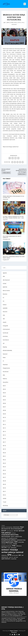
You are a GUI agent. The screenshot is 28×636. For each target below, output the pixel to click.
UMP (22, 555)
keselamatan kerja (20, 540)
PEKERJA (15, 543)
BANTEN (5, 287)
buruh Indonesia (10, 530)
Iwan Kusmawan (5, 536)
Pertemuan (5, 371)
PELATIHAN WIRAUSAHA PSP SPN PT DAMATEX (12, 237)
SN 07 (4, 407)
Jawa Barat (3, 538)
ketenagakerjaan (7, 542)
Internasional (6, 329)
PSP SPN (3, 547)
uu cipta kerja (13, 558)
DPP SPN (16, 530)
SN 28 (4, 480)
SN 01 (4, 385)
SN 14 (4, 431)
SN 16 (4, 438)
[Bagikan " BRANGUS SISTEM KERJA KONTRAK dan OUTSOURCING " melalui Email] (15, 158)
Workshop (5, 505)
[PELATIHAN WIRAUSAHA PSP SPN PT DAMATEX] (14, 228)
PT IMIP (8, 547)
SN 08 (4, 410)
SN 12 (4, 424)
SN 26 (4, 473)
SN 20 (4, 452)
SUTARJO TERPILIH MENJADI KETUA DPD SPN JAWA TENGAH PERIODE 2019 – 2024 (13, 217)
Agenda (5, 273)
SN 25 (4, 470)
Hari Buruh (13, 532)
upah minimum (5, 558)
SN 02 (4, 389)
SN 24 (4, 466)
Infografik (5, 325)
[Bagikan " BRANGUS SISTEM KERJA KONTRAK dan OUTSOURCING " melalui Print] (18, 158)
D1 (3, 297)
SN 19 (4, 449)
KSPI (16, 542)
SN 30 (4, 488)
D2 (3, 301)
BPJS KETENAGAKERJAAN (16, 528)
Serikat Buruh (13, 547)
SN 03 (4, 392)
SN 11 (4, 421)
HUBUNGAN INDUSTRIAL (10, 535)
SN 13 (4, 428)
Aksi (4, 276)
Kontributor (6, 340)
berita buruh (16, 527)
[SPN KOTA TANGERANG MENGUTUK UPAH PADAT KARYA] (14, 248)
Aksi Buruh (3, 527)
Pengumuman (6, 368)
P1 (3, 361)
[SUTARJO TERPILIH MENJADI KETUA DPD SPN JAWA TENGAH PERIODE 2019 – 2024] (14, 208)
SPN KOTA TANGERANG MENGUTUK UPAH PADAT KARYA (14, 257)
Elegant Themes (14, 630)
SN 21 (4, 456)
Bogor (22, 527)
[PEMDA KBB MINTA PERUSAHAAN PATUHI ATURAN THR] (14, 188)
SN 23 (4, 463)
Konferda (5, 336)
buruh (3, 531)
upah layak (16, 557)
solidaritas (4, 555)
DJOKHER (5, 308)
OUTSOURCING (9, 543)
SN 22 (4, 459)
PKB (4, 375)
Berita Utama (6, 290)
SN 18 (4, 445)
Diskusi (4, 304)
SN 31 (4, 491)
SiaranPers (5, 382)
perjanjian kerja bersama (6, 545)
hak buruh (21, 530)
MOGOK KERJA (21, 542)
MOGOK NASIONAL (7, 350)
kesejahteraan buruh (13, 538)
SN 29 (4, 484)
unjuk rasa (11, 557)
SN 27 (4, 477)
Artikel (11, 22)
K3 (7, 538)
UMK (19, 555)
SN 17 (4, 442)
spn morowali (15, 555)
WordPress (14, 632)
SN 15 (4, 435)
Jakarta (13, 536)
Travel (4, 502)
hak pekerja (6, 533)
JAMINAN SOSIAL (18, 536)
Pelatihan (5, 364)
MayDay (5, 347)
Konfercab (5, 333)
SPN (9, 554)
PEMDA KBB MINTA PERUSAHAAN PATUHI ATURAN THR (13, 196)
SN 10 (4, 417)
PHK (13, 546)
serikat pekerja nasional (12, 552)
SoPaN (4, 498)
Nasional (5, 354)
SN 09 (19, 22)
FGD (4, 315)
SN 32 (4, 495)
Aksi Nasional (6, 280)
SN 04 (4, 396)
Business (5, 294)
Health (4, 322)
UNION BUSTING (4, 557)
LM (3, 343)
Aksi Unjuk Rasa (9, 527)
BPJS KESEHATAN (5, 528)
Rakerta (5, 378)
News (15, 22)
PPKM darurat (19, 545)
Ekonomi (5, 311)
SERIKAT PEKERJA (9, 549)
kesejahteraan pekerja (8, 540)
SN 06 (4, 403)
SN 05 (4, 399)
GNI (4, 318)
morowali (3, 543)
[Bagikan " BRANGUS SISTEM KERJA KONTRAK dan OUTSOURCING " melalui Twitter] (12, 158)
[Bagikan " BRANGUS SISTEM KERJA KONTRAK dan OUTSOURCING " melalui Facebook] (9, 158)
